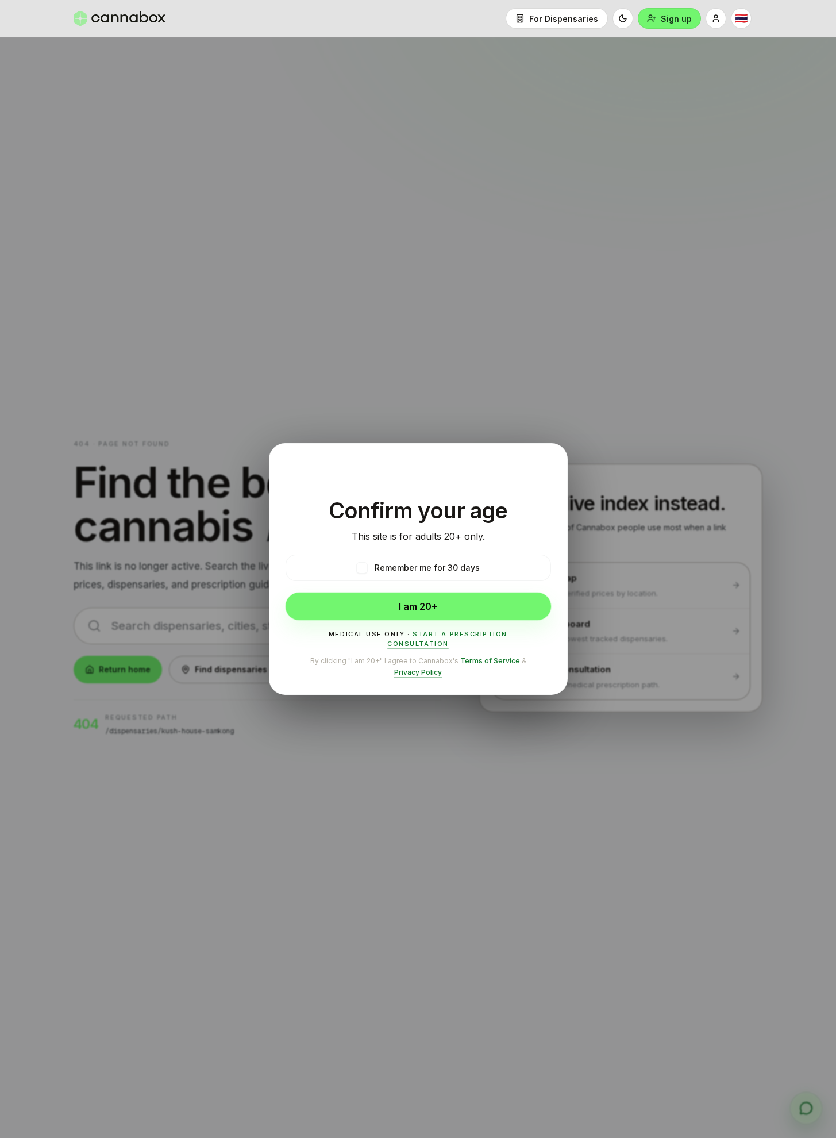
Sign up (676, 19)
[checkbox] (362, 568)
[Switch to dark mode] (622, 18)
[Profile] (716, 18)
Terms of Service (490, 660)
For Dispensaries (563, 19)
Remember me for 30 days (427, 567)
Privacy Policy (418, 672)
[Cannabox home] (119, 18)
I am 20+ (418, 606)
